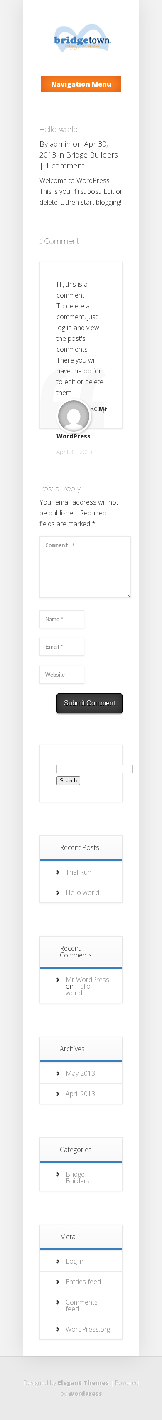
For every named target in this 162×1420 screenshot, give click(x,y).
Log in (74, 1261)
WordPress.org (88, 1329)
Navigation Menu (81, 84)
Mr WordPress (87, 979)
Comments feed (82, 1305)
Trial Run (78, 872)
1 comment (64, 165)
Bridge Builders (92, 155)
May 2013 (80, 1073)
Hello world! (83, 892)
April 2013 (80, 1093)
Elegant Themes (83, 1383)
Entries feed (83, 1281)
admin (60, 144)
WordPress (85, 1394)
